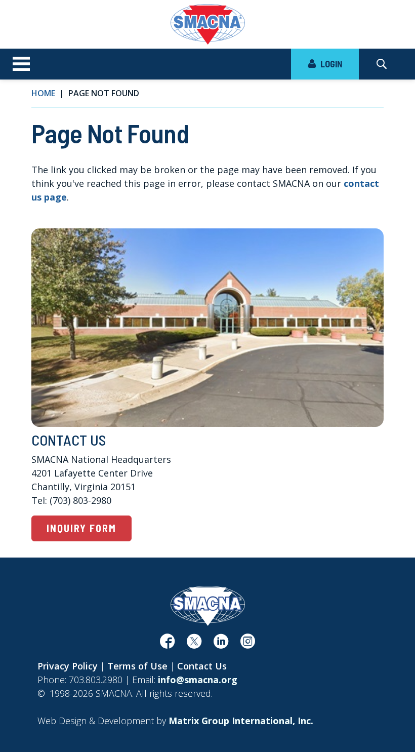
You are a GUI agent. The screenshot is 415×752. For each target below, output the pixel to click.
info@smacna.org (197, 680)
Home (43, 93)
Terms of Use (137, 666)
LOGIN (330, 63)
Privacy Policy (67, 666)
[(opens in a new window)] (167, 644)
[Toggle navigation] (21, 64)
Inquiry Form (81, 528)
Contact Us (202, 666)
